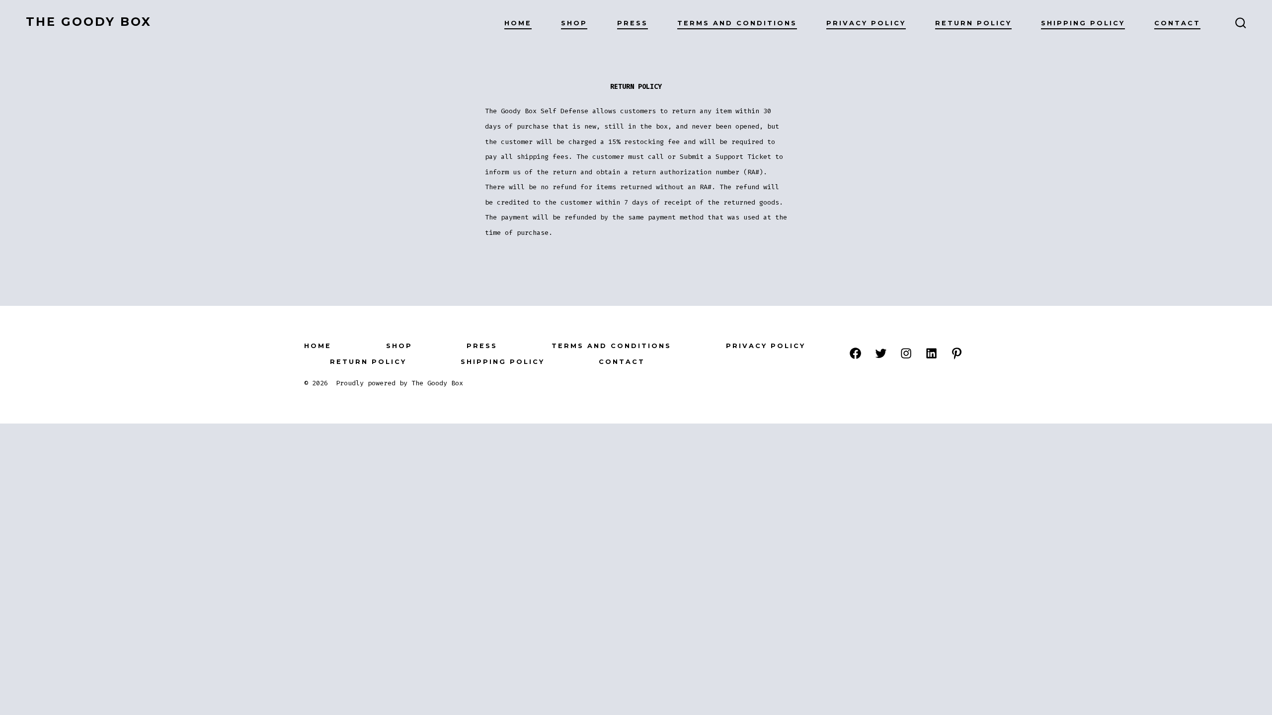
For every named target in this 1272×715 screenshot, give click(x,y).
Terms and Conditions (737, 23)
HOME (518, 23)
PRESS (632, 23)
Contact (1177, 23)
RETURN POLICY (973, 23)
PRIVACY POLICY (866, 23)
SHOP (574, 23)
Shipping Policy (1083, 23)
